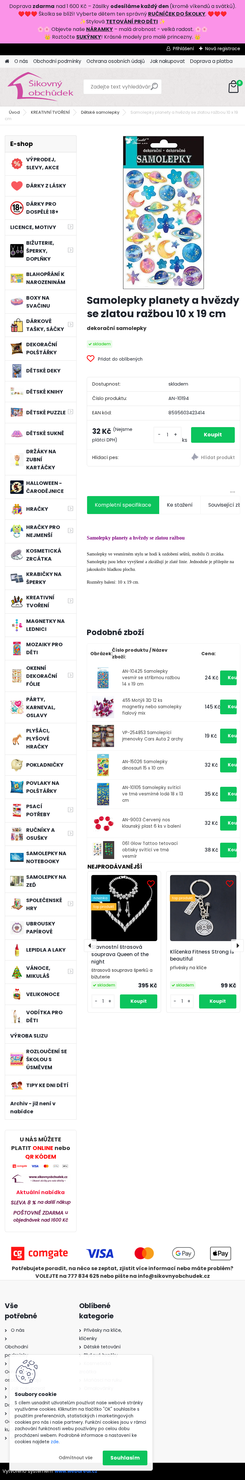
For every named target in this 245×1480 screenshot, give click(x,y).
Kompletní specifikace (123, 505)
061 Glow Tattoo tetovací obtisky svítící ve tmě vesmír (150, 850)
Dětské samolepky (100, 112)
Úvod (14, 112)
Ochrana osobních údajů (115, 61)
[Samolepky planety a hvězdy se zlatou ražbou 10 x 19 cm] (163, 212)
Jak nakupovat (167, 61)
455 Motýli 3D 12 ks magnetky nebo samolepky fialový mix (152, 707)
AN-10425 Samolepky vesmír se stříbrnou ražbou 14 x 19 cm (151, 677)
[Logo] (49, 87)
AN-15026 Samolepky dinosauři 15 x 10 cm (144, 765)
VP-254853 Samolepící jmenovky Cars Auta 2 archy (152, 736)
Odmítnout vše (76, 1458)
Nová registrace (222, 48)
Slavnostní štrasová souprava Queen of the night (120, 954)
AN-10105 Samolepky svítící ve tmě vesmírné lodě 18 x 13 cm (152, 794)
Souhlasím (125, 1457)
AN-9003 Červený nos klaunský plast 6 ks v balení (151, 823)
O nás (21, 61)
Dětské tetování (102, 1347)
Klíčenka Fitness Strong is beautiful (202, 955)
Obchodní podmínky (57, 61)
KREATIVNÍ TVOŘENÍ (50, 112)
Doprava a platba (211, 61)
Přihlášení (183, 48)
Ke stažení (180, 505)
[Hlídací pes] (201, 458)
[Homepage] (7, 61)
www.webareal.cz (76, 1471)
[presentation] (90, 945)
